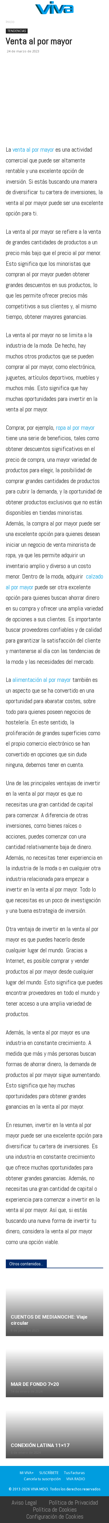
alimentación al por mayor (41, 680)
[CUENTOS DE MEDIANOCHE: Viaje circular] (54, 1306)
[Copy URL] (92, 72)
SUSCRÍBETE (48, 1472)
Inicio (10, 21)
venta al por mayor (33, 149)
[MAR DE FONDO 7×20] (54, 1367)
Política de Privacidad (73, 1502)
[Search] (101, 8)
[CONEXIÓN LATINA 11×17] (54, 1428)
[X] (25, 72)
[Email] (52, 72)
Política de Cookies (55, 1509)
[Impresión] (65, 72)
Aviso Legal (24, 1502)
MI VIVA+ (27, 1472)
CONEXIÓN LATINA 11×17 (40, 1445)
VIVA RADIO (75, 1478)
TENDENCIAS (17, 31)
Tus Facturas (74, 1472)
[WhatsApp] (38, 72)
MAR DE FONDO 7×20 (35, 1384)
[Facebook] (11, 72)
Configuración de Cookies (54, 1516)
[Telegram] (78, 72)
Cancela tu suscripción (42, 1478)
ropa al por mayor (75, 427)
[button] (10, 8)
